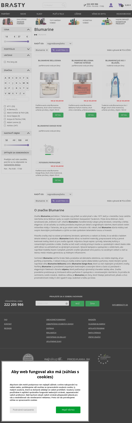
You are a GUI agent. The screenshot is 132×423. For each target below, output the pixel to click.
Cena (6, 29)
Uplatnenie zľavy (53, 341)
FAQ (5, 320)
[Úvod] (35, 34)
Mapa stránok (94, 333)
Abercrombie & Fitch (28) (17, 113)
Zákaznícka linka (13, 303)
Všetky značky (94, 337)
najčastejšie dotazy (12, 165)
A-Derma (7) (12, 109)
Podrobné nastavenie (23, 409)
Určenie (8, 55)
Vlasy (39, 14)
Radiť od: (39, 43)
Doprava (50, 328)
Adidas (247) (12, 125)
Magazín (92, 320)
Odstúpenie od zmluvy (56, 337)
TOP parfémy (55, 21)
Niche (23, 14)
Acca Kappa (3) (13, 116)
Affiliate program (96, 328)
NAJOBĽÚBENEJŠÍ (122, 21)
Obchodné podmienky (56, 320)
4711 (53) (11, 106)
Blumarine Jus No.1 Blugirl (115, 61)
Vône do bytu (99, 14)
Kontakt (8, 324)
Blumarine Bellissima (49, 60)
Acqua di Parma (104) (16, 119)
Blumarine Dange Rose (49, 126)
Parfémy (5, 14)
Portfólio (9, 49)
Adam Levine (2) (14, 122)
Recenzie (8, 328)
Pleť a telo (58, 14)
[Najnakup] (53, 360)
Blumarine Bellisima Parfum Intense (82, 61)
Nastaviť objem (12, 133)
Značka (8, 70)
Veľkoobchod (123, 14)
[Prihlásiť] (111, 5)
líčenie (78, 14)
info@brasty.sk (120, 305)
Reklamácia (51, 333)
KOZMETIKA (87, 21)
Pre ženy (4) (12, 62)
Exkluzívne (21, 21)
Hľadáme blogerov (96, 324)
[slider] (5, 41)
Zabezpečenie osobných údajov (59, 324)
